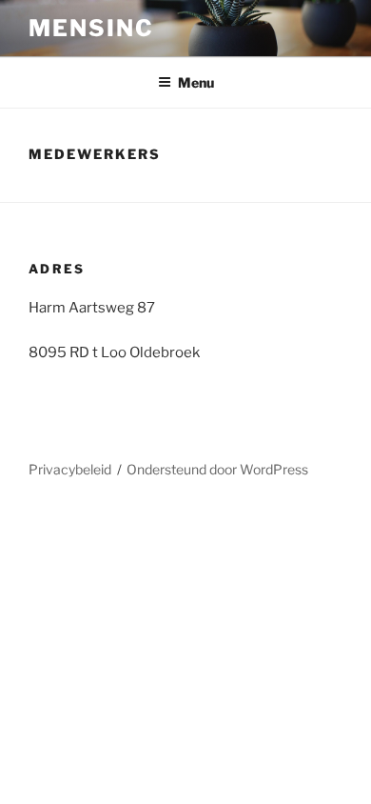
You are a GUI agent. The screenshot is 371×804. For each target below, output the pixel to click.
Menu (196, 82)
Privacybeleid (70, 469)
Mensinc (91, 28)
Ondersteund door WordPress (217, 469)
